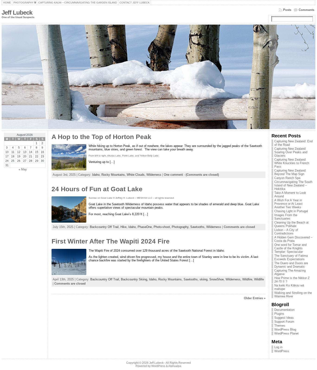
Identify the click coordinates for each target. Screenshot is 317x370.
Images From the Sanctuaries (285, 216)
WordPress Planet (286, 333)
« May (23, 169)
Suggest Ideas (284, 317)
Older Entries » (254, 298)
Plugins (279, 313)
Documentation (284, 310)
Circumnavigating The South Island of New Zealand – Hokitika (293, 185)
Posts (287, 10)
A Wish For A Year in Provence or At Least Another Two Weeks (288, 203)
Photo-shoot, (163, 227)
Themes (279, 325)
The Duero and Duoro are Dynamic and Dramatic (291, 264)
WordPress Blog (285, 329)
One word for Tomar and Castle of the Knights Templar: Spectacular (290, 248)
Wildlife (259, 279)
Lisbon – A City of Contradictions (286, 231)
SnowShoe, (217, 279)
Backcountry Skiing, (135, 279)
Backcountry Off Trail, (105, 227)
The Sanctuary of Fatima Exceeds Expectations (291, 257)
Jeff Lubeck (17, 12)
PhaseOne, (146, 227)
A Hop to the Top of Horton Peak (101, 136)
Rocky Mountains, (114, 174)
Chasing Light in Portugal (291, 211)
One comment (173, 174)
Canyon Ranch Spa (287, 178)
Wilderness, (234, 279)
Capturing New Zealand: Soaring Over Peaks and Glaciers (290, 152)
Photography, (181, 227)
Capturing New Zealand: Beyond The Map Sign (290, 172)
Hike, (124, 227)
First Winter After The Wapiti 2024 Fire (111, 241)
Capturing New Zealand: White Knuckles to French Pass (291, 163)
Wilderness (153, 174)
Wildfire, (248, 279)
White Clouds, (136, 174)
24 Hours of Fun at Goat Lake (97, 189)
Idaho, (96, 174)
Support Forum (284, 321)
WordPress (281, 351)
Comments (306, 10)
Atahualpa (174, 366)
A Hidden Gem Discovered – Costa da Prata (293, 239)
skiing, (204, 279)
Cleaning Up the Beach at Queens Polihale (291, 224)
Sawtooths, (198, 227)
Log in (278, 347)
